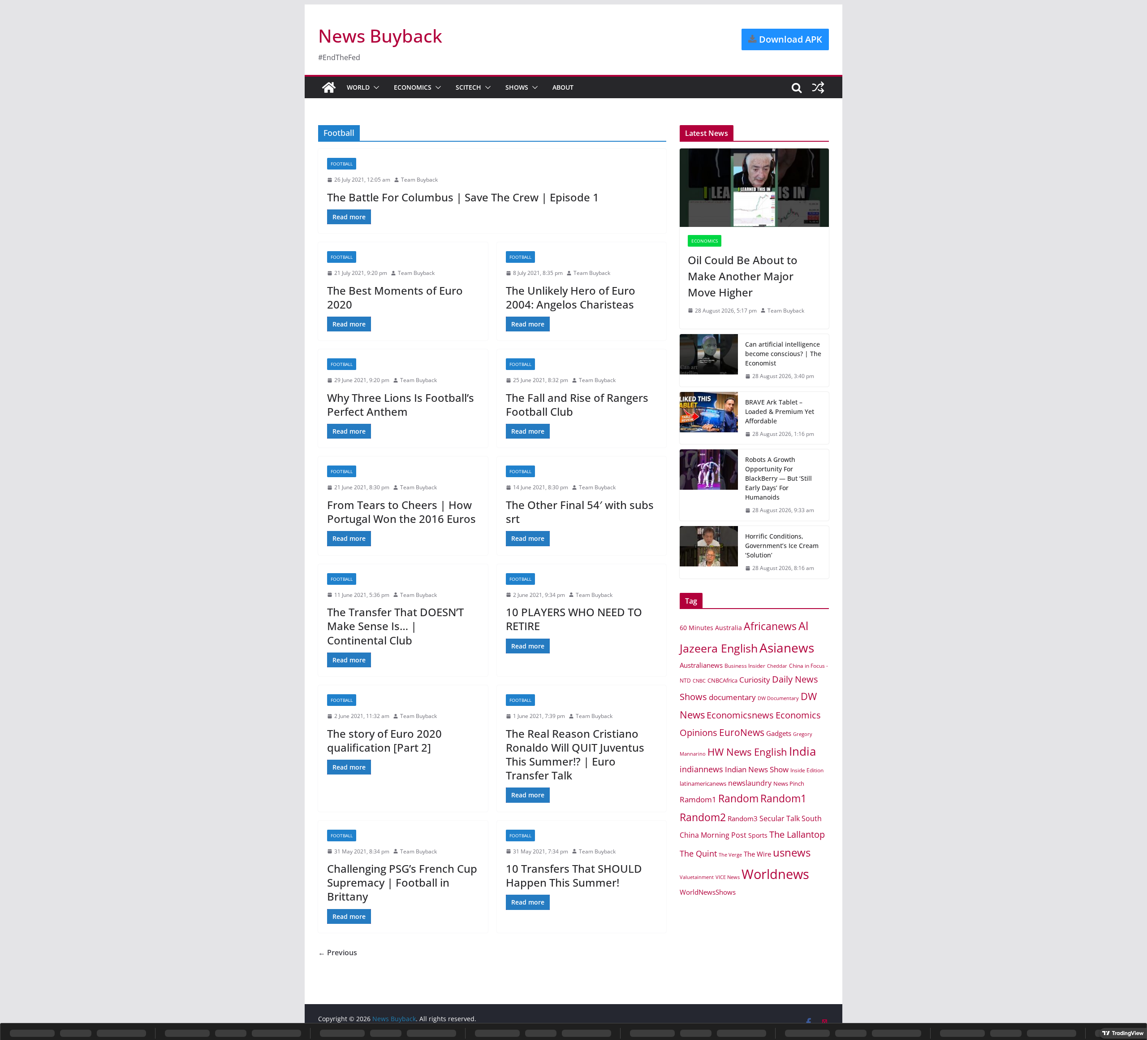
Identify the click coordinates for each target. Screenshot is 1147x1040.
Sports (758, 835)
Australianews (701, 665)
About (563, 87)
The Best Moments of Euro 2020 (395, 297)
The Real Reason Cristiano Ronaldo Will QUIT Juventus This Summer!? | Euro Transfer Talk (575, 754)
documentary (732, 697)
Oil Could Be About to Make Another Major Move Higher (743, 276)
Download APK (789, 39)
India (802, 751)
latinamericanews (703, 783)
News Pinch (788, 783)
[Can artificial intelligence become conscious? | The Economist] (709, 360)
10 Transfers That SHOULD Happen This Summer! (574, 875)
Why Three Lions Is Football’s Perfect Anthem (400, 404)
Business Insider (744, 666)
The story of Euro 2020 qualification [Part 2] (384, 740)
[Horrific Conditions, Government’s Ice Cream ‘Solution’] (709, 552)
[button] (374, 87)
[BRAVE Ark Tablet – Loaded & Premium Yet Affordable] (709, 418)
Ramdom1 (698, 799)
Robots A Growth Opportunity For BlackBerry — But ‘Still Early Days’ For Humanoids (778, 478)
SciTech (468, 87)
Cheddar (777, 665)
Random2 (703, 817)
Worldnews (775, 874)
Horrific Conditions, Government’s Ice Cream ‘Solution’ (782, 545)
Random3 (743, 818)
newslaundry (750, 783)
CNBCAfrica (722, 680)
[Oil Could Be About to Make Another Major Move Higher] (754, 187)
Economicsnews (740, 715)
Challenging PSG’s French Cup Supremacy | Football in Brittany (402, 882)
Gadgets (778, 733)
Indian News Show (757, 769)
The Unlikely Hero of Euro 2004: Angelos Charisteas (570, 297)
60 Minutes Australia (711, 627)
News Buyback (380, 35)
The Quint (698, 853)
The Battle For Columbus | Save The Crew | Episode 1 (463, 197)
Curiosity (754, 679)
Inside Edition (807, 770)
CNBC (699, 681)
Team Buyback (419, 179)
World (358, 87)
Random (738, 798)
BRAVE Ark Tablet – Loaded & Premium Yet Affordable (779, 411)
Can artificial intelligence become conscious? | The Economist (783, 353)
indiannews (701, 769)
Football (342, 164)
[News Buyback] (329, 87)
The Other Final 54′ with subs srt (580, 511)
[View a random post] (818, 87)
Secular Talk (779, 818)
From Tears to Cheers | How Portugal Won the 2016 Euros (401, 511)
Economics (412, 87)
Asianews (786, 647)
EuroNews (741, 732)
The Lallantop (797, 834)
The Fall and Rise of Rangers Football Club (577, 404)
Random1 (783, 798)
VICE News (728, 877)
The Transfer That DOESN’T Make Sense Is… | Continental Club (395, 626)
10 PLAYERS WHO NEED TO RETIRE (574, 619)
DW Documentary (778, 698)
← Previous (337, 952)
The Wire (757, 854)
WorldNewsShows (708, 892)
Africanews (770, 626)
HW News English (747, 751)
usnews (792, 852)
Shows (516, 87)
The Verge (730, 854)
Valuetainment (697, 877)
